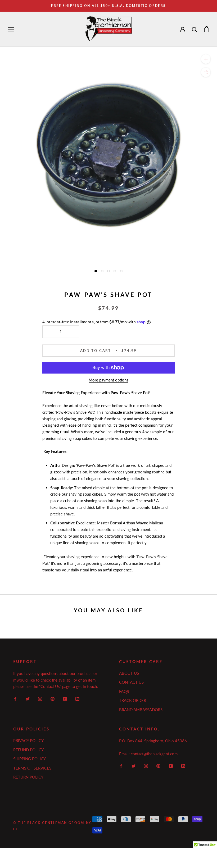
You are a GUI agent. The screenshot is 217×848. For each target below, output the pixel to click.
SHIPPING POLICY (29, 758)
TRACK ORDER (132, 700)
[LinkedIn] (77, 698)
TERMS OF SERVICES (32, 768)
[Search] (194, 29)
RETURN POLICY (28, 777)
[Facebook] (15, 698)
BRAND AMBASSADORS (140, 709)
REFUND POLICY (28, 749)
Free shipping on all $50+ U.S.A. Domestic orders (108, 6)
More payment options (108, 380)
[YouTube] (65, 698)
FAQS (124, 691)
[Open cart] (206, 29)
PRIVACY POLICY (28, 740)
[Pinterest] (53, 698)
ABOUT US (129, 673)
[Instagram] (40, 698)
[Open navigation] (11, 29)
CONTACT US (131, 682)
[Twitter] (28, 698)
